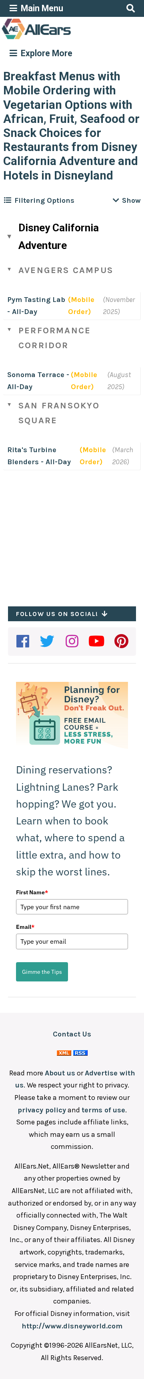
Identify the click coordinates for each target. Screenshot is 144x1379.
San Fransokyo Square (59, 413)
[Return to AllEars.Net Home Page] (61, 38)
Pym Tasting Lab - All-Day (36, 305)
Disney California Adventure (58, 236)
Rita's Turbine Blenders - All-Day (39, 456)
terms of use (103, 1110)
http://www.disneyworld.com (72, 1326)
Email (25, 926)
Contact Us (72, 1034)
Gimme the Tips (42, 971)
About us (60, 1073)
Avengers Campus (65, 270)
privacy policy (42, 1110)
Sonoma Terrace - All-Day (38, 381)
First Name (32, 892)
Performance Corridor (54, 338)
